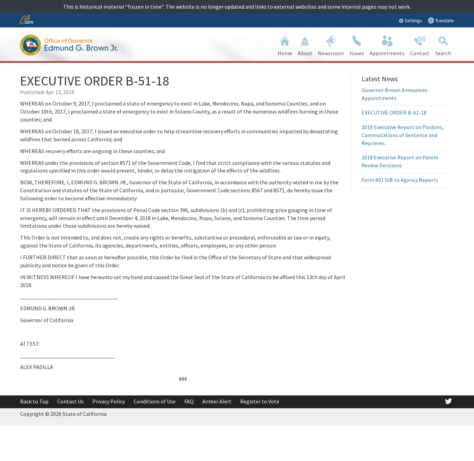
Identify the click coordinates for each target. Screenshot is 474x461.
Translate (444, 20)
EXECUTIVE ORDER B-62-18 (394, 112)
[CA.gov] (26, 20)
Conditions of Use (155, 401)
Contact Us (70, 401)
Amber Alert (216, 401)
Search (443, 53)
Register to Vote (259, 401)
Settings (413, 20)
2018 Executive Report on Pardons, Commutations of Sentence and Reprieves (402, 135)
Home (285, 53)
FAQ (189, 401)
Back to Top (34, 401)
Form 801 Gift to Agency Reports (400, 179)
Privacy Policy (108, 401)
